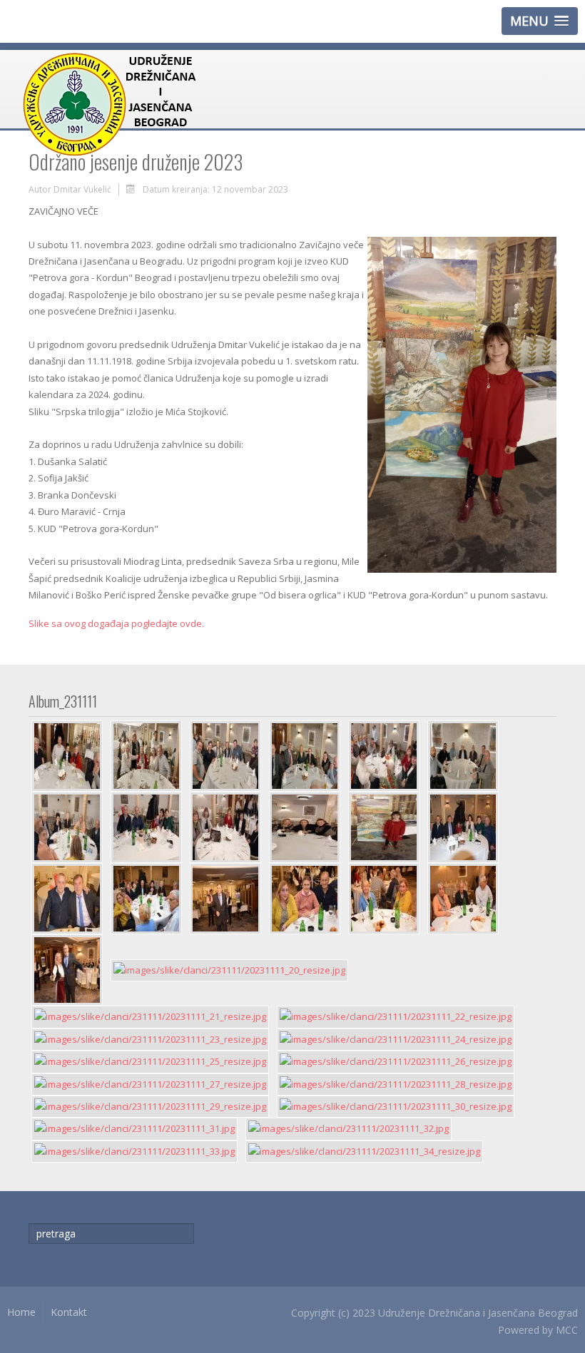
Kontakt (69, 1312)
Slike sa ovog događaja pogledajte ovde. (116, 623)
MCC (567, 1330)
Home (21, 1312)
